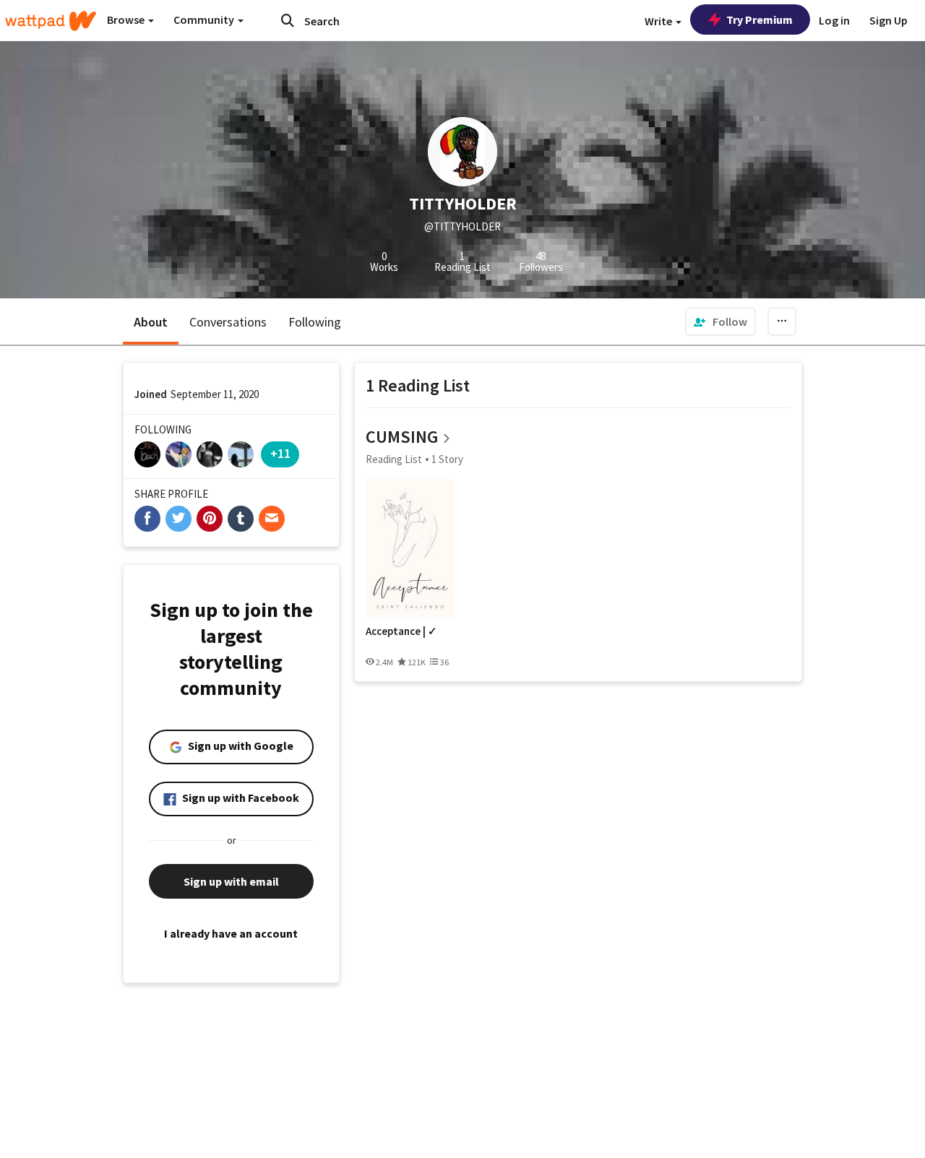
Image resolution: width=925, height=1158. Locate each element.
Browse (127, 19)
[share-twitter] (178, 519)
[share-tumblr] (241, 519)
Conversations (228, 322)
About (151, 322)
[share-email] (272, 519)
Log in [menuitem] (834, 20)
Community (204, 19)
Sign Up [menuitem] (888, 20)
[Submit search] (287, 20)
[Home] (50, 20)
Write (659, 21)
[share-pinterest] (210, 519)
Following (314, 322)
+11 (280, 453)
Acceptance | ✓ (401, 631)
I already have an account (231, 933)
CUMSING (402, 436)
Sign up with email (231, 881)
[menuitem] (720, 321)
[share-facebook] (147, 519)
